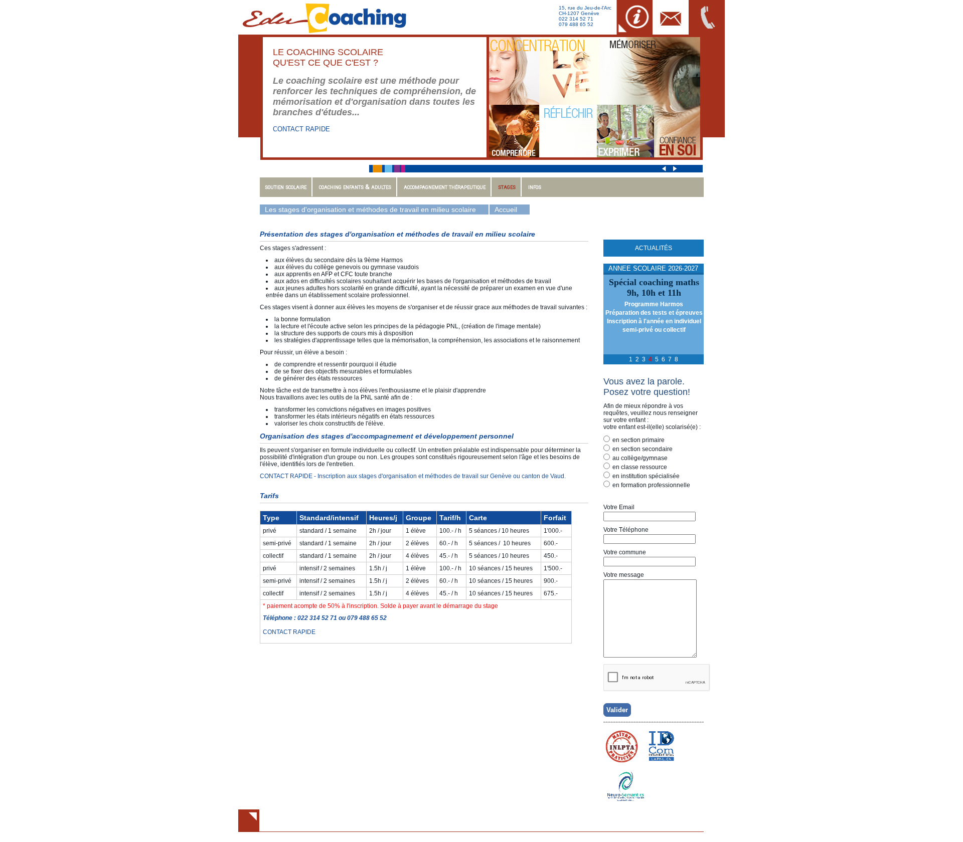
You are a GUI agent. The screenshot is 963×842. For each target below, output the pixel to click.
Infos (534, 186)
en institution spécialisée (646, 476)
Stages (507, 186)
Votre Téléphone (626, 529)
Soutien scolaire (285, 186)
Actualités (653, 248)
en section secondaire (642, 449)
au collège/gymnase (640, 458)
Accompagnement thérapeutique (445, 186)
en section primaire (638, 440)
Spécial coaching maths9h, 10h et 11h (654, 287)
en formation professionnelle (651, 485)
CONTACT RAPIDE (301, 129)
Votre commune (624, 552)
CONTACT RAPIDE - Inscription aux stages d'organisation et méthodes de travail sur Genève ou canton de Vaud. (413, 476)
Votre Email (618, 507)
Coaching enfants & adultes (355, 186)
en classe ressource (639, 467)
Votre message (623, 574)
